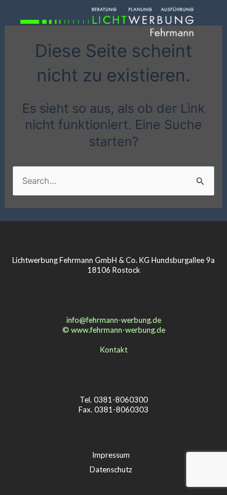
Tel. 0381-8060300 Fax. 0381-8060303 (113, 404)
